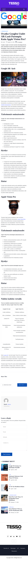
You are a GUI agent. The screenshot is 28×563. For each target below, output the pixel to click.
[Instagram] (19, 536)
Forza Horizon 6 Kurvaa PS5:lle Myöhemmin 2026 (15, 509)
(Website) (9, 404)
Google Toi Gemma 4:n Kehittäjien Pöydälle (15, 466)
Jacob (4, 42)
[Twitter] (11, 536)
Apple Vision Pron (21, 219)
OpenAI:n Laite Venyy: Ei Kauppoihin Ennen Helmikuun (16, 498)
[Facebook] (8, 536)
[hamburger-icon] (3, 9)
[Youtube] (16, 536)
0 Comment (19, 42)
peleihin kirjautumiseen (6, 104)
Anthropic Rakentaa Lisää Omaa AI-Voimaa (16, 477)
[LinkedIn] (14, 536)
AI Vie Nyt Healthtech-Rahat (16, 486)
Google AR (5, 355)
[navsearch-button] (23, 9)
